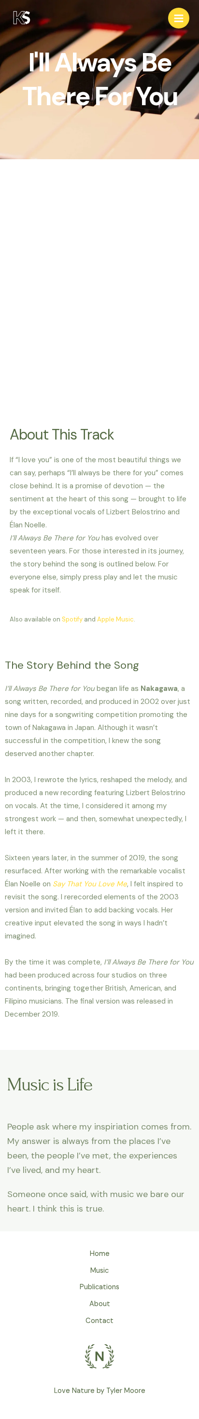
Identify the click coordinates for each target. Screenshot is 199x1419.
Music (99, 1270)
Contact (99, 1320)
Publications (99, 1287)
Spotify (72, 619)
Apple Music (115, 619)
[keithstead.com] (22, 18)
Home (100, 1253)
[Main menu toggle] (178, 18)
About (99, 1304)
